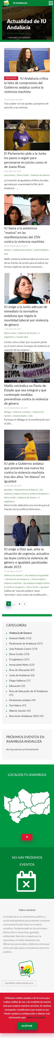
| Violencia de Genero (39, 175)
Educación (14, 686)
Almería (7, 250)
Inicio (10, 33)
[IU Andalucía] (6, 3)
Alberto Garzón (17, 711)
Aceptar (26, 1026)
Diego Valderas (17, 681)
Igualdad (8, 489)
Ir (27, 837)
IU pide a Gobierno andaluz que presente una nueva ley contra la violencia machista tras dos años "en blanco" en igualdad (24, 472)
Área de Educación (19, 670)
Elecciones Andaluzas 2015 (24, 716)
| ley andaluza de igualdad (35, 575)
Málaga (7, 412)
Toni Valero (15, 705)
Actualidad (21, 33)
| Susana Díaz (21, 337)
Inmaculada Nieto (18, 665)
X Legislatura (16, 659)
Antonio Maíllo (17, 638)
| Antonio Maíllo (40, 250)
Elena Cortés (10, 333)
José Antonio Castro (20, 649)
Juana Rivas (9, 175)
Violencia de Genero (13, 575)
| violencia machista (20, 412)
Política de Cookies (35, 1018)
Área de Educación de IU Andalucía (28, 691)
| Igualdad (44, 587)
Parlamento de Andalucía (22, 643)
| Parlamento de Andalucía (25, 489)
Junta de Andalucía (19, 675)
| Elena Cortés (22, 175)
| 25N (30, 416)
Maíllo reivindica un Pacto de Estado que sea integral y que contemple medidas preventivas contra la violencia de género (26, 394)
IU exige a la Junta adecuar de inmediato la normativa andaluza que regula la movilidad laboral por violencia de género (26, 316)
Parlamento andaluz (20, 700)
